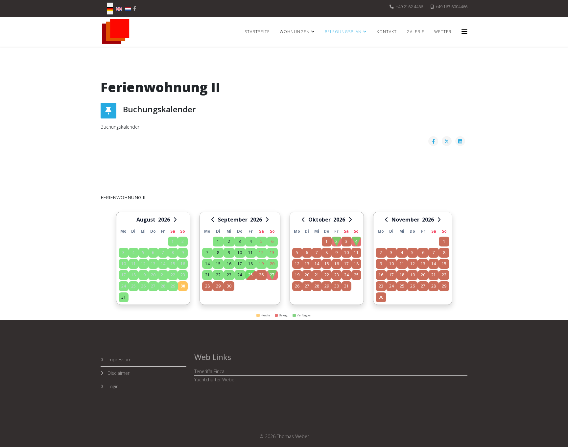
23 (229, 275)
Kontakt (387, 31)
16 (229, 263)
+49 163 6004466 (451, 7)
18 (250, 263)
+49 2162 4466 (409, 7)
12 (261, 252)
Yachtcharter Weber (215, 379)
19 (261, 263)
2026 (164, 219)
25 (250, 275)
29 (218, 286)
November (405, 219)
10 (239, 252)
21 (207, 275)
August (145, 219)
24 (239, 275)
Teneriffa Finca (209, 371)
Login (112, 386)
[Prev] (213, 220)
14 (207, 263)
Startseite (257, 31)
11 (250, 252)
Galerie (415, 31)
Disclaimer (118, 373)
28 (207, 286)
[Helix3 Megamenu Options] (464, 31)
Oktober (319, 219)
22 (218, 275)
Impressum (118, 359)
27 (272, 275)
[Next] (175, 220)
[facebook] (134, 8)
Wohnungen (295, 31)
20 (272, 263)
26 (261, 275)
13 (272, 252)
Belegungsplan (343, 31)
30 (182, 286)
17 (239, 263)
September (233, 219)
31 (123, 297)
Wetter (443, 31)
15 (218, 263)
